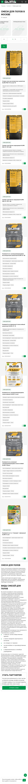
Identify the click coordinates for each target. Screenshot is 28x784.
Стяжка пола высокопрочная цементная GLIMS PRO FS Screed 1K (13, 82)
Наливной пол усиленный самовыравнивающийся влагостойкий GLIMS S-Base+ (13, 463)
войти (25, 2)
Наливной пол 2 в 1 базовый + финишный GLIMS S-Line (14, 533)
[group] (7, 28)
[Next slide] (24, 39)
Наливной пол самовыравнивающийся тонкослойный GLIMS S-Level (13, 393)
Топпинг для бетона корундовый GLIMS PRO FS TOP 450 (13, 146)
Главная (3, 6)
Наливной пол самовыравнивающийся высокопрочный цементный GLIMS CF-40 (13, 254)
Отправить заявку (14, 687)
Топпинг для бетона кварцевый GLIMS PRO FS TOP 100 (13, 200)
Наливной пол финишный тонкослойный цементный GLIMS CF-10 (13, 325)
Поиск (22, 2)
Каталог (9, 6)
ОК (24, 780)
